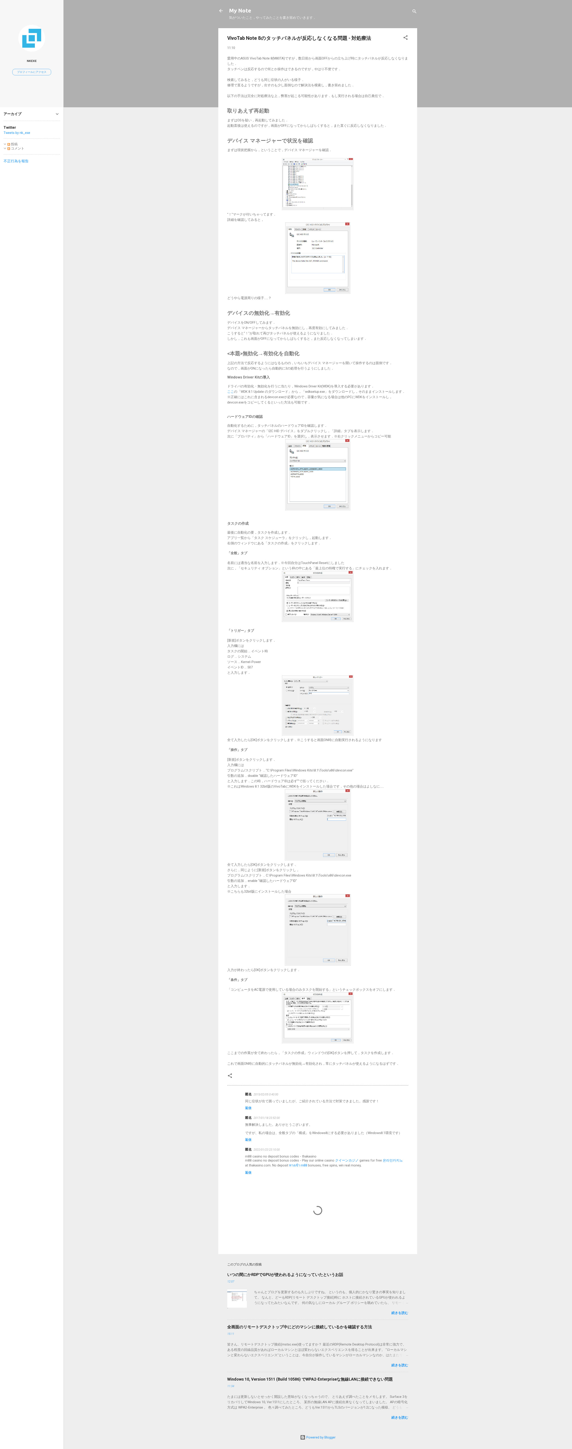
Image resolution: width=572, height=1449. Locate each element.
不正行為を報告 (16, 161)
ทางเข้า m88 (298, 1165)
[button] (405, 38)
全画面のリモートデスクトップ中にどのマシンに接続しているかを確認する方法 (299, 1326)
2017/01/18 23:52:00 (267, 1117)
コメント (17, 148)
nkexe (32, 61)
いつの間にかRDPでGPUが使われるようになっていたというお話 (285, 1274)
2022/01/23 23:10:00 (267, 1149)
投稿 (14, 144)
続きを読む (399, 1313)
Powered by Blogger (320, 1437)
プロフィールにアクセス (31, 72)
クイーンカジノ (347, 1160)
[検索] (414, 12)
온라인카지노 (393, 1160)
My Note (240, 11)
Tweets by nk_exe (17, 133)
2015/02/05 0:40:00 (266, 1094)
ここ (230, 392)
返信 (248, 1108)
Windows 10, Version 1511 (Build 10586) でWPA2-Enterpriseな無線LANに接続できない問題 (310, 1379)
